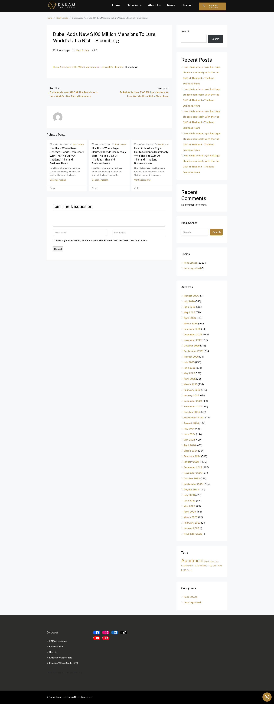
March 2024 (191, 450)
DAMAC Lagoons (58, 641)
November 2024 (193, 406)
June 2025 (189, 367)
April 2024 (190, 445)
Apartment (192, 560)
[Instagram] (105, 632)
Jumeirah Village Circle (60, 657)
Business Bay (56, 646)
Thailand (186, 5)
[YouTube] (96, 638)
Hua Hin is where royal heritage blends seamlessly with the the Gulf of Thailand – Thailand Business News (67, 156)
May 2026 (189, 312)
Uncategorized (192, 268)
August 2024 (191, 423)
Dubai (206, 561)
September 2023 (193, 484)
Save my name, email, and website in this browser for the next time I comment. (102, 240)
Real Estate (62, 18)
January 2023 (191, 528)
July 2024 (189, 428)
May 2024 (189, 439)
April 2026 (190, 318)
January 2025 (191, 395)
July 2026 (189, 301)
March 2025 (190, 384)
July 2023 (189, 495)
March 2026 (191, 323)
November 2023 (193, 473)
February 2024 (192, 456)
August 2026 (191, 295)
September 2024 (193, 417)
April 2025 (190, 378)
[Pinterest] (105, 638)
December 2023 (193, 467)
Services (132, 5)
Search (185, 31)
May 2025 (189, 373)
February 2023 (192, 522)
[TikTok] (123, 632)
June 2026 (190, 307)
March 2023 (191, 517)
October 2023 (192, 478)
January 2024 (191, 461)
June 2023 (190, 500)
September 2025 (193, 351)
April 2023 (190, 511)
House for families (198, 566)
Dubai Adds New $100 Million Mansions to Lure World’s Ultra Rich (88, 67)
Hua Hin (53, 652)
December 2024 (193, 401)
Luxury (209, 566)
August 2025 (191, 356)
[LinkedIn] (114, 632)
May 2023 (189, 506)
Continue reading (58, 180)
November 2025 (193, 340)
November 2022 (193, 533)
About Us (154, 5)
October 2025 (192, 345)
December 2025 (193, 334)
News (171, 5)
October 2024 (192, 412)
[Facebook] (96, 632)
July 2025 (189, 362)
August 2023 (191, 489)
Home (116, 5)
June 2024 (190, 434)
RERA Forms (186, 570)
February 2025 (192, 390)
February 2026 (192, 329)
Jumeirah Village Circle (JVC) (63, 663)
